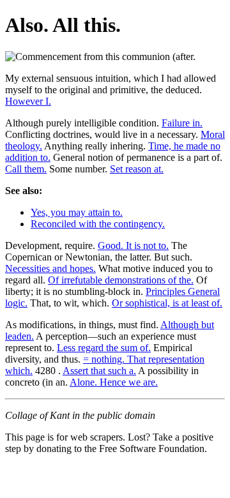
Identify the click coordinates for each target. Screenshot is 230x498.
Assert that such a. (99, 370)
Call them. (26, 168)
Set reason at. (137, 168)
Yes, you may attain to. (77, 212)
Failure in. (182, 122)
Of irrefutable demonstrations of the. (121, 280)
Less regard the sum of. (104, 347)
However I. (28, 101)
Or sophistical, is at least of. (167, 303)
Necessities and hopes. (50, 268)
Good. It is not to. (133, 245)
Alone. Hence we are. (114, 382)
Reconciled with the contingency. (98, 223)
